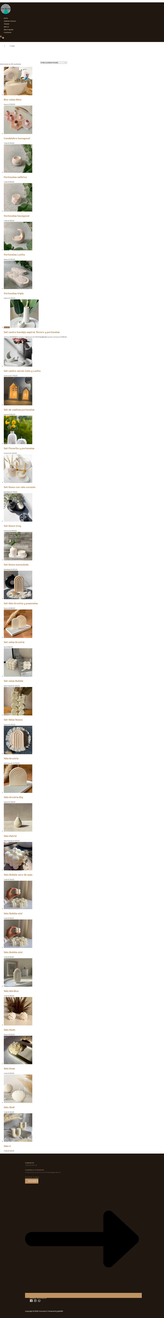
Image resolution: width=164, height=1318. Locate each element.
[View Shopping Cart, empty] (2, 39)
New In (6, 27)
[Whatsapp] (39, 1301)
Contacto (7, 32)
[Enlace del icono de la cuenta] (1, 36)
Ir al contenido (5, 1)
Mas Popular (8, 30)
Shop (7, 46)
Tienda (6, 24)
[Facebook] (31, 1301)
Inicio (6, 18)
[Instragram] (35, 1301)
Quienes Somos (10, 21)
